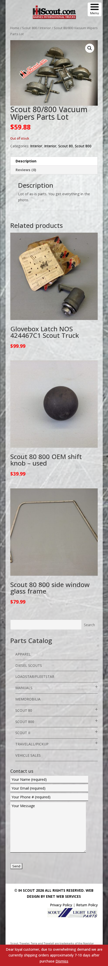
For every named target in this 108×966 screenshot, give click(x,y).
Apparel (23, 654)
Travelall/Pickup (31, 744)
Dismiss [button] (62, 961)
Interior (45, 28)
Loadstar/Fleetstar (34, 676)
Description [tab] (26, 161)
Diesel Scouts (28, 665)
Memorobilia (27, 699)
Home (14, 28)
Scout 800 (29, 28)
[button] (89, 48)
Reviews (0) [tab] (26, 169)
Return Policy (87, 905)
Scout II (22, 732)
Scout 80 (65, 146)
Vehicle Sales (28, 755)
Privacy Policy (61, 905)
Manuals (23, 687)
